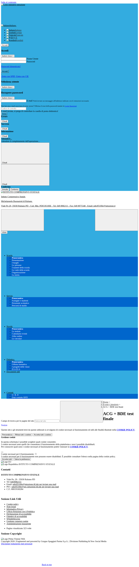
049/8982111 (15, 482)
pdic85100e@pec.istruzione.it (35, 487)
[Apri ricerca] (116, 220)
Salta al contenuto (8, 2)
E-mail (29, 101)
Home (105, 402)
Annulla (5, 189)
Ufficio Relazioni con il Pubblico (21, 511)
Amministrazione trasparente (19, 524)
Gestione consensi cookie (17, 521)
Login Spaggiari (71, 106)
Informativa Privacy (15, 509)
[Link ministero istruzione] (13, 5)
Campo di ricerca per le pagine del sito (17, 421)
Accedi (5, 45)
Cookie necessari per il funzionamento (17, 454)
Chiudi (4, 121)
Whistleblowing (13, 519)
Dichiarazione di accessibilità (19, 514)
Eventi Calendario (111, 404)
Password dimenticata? (11, 66)
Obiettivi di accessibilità (17, 516)
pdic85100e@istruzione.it (34, 484)
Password (31, 61)
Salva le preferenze (22, 459)
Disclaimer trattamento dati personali (16, 544)
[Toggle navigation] (22, 220)
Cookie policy (13, 504)
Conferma (14, 189)
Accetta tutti (42, 435)
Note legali (11, 506)
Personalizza (7, 435)
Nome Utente (32, 59)
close (4, 232)
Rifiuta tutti (23, 435)
